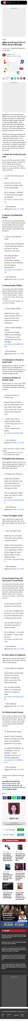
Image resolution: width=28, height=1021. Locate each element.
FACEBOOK (7, 787)
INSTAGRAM (16, 787)
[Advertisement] (14, 23)
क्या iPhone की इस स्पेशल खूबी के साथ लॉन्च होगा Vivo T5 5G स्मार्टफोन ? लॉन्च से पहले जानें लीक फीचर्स (20, 896)
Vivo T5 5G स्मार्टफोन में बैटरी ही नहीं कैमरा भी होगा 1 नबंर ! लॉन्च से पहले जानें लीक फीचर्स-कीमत (7, 876)
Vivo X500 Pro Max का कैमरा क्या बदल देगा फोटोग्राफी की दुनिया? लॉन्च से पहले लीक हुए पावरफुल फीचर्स (7, 857)
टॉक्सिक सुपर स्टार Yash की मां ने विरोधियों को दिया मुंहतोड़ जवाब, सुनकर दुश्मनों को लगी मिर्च (14, 943)
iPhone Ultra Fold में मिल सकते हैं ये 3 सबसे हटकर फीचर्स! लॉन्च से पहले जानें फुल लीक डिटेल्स (20, 857)
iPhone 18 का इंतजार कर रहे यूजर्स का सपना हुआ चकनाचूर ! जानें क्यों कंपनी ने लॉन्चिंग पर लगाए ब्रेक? (20, 876)
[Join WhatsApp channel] (15, 78)
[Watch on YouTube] (21, 78)
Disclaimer (16, 1015)
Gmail (15, 120)
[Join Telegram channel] (18, 78)
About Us (3, 1015)
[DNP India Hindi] (7, 2)
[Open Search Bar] (14, 2)
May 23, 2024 (19, 209)
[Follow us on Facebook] (12, 78)
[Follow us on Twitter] (24, 78)
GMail (5, 793)
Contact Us (9, 1015)
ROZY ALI (10, 54)
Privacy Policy (22, 1015)
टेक (5, 39)
